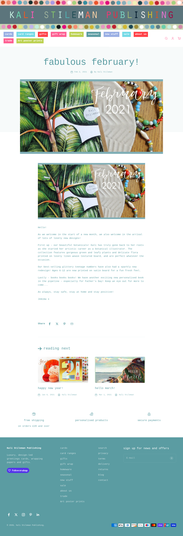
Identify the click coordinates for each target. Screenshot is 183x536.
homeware (76, 34)
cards (8, 34)
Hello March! (105, 388)
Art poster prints (30, 40)
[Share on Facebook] (49, 324)
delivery (104, 464)
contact (103, 480)
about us (141, 34)
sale (126, 34)
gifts (42, 34)
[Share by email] (72, 324)
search (102, 448)
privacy (103, 453)
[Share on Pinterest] (64, 324)
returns (103, 469)
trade (8, 40)
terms (101, 459)
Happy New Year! (50, 388)
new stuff (111, 34)
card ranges (26, 34)
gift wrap (58, 34)
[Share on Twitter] (57, 324)
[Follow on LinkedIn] (38, 515)
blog (101, 475)
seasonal (93, 34)
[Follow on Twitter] (16, 515)
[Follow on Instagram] (23, 515)
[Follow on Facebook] (9, 515)
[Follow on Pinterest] (31, 515)
